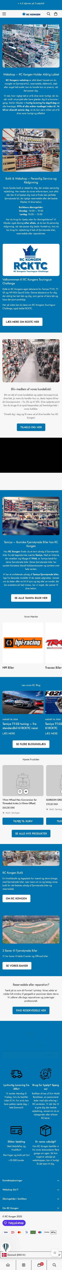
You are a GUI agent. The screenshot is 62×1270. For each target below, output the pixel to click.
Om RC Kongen (16, 898)
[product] (8, 1265)
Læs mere (8, 733)
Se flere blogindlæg (31, 744)
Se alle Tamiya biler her (31, 598)
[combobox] (31, 1254)
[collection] (23, 1265)
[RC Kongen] (31, 14)
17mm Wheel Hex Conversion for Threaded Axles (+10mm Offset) (19, 801)
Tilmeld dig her (31, 427)
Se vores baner (17, 966)
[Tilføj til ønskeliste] (20, 791)
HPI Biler (8, 667)
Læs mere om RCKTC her (22, 322)
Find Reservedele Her (31, 1010)
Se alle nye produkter (31, 833)
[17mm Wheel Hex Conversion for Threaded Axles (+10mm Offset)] (22, 780)
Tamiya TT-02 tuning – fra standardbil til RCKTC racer (20, 726)
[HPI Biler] (22, 642)
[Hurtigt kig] (26, 791)
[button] (56, 14)
